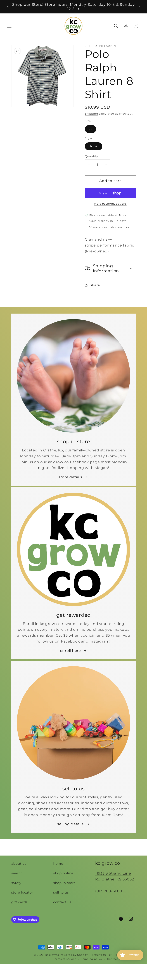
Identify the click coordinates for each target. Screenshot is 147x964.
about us (19, 863)
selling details (70, 824)
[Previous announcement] (8, 7)
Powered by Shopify (74, 954)
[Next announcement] (139, 7)
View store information (109, 227)
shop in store (64, 883)
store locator (22, 892)
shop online (63, 873)
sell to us (61, 892)
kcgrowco (52, 954)
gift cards (19, 902)
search (17, 873)
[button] (9, 26)
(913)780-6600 (108, 891)
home (58, 863)
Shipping (91, 113)
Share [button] (95, 285)
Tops (93, 146)
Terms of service (64, 959)
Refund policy (102, 954)
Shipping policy (92, 959)
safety (16, 883)
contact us (62, 902)
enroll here (70, 650)
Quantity (91, 156)
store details (70, 477)
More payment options (110, 203)
